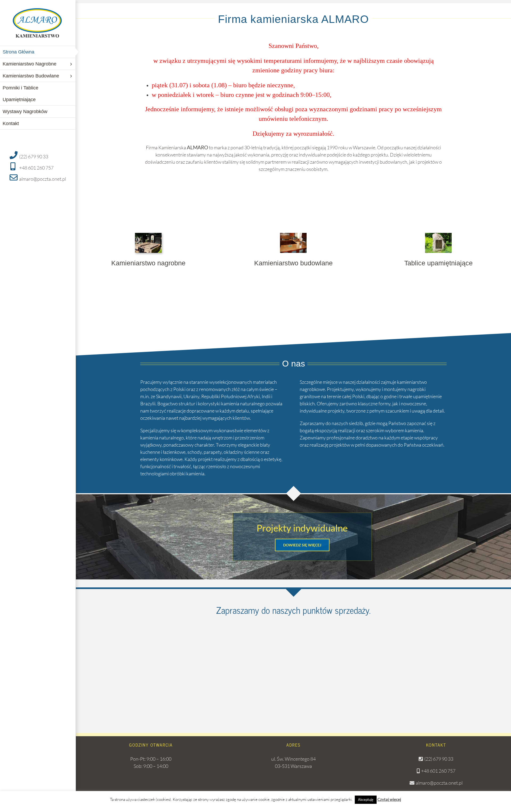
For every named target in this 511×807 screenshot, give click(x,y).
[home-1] (148, 235)
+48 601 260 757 (36, 168)
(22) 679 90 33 (33, 156)
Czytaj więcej (389, 799)
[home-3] (438, 235)
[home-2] (293, 235)
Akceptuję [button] (365, 799)
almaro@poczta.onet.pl (42, 179)
